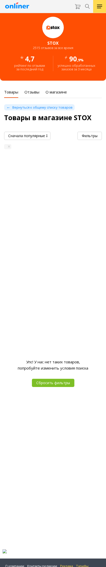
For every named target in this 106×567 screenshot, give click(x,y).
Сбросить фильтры (53, 382)
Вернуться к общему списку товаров (42, 107)
